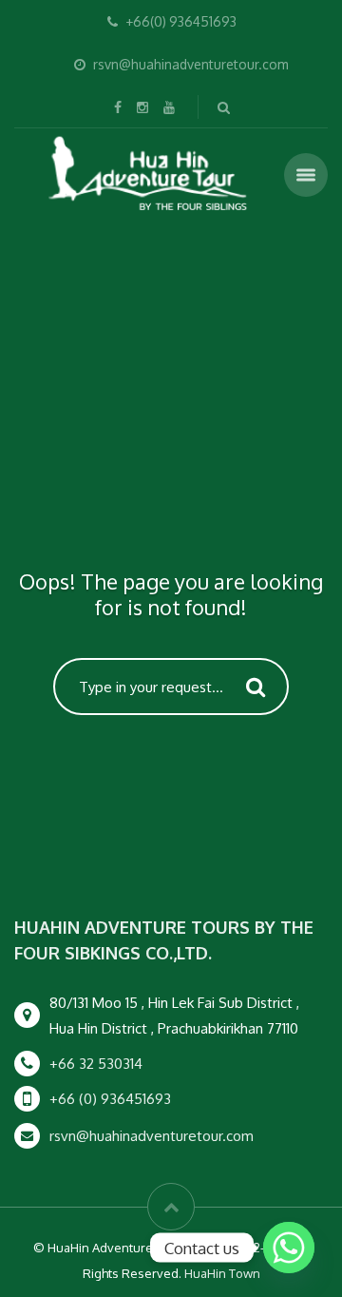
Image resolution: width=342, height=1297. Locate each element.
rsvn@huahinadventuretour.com (151, 1136)
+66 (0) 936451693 (110, 1099)
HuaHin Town (222, 1273)
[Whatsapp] (288, 1247)
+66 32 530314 (95, 1064)
